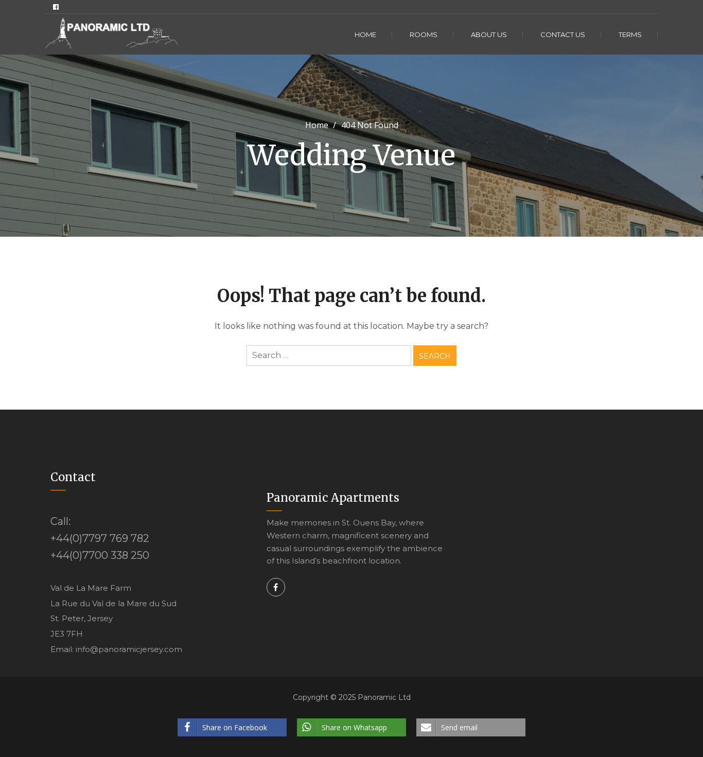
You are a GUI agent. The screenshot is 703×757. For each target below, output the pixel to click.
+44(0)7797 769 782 (99, 538)
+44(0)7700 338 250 (99, 555)
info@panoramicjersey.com (129, 649)
